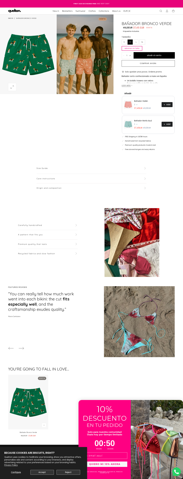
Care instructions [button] (46, 178)
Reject (68, 472)
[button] (127, 11)
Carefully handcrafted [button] (30, 225)
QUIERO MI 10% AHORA (104, 464)
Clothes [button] (92, 11)
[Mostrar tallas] (44, 425)
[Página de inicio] (14, 11)
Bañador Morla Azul (143, 120)
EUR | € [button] (127, 11)
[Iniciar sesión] (167, 10)
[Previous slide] (11, 348)
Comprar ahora (148, 63)
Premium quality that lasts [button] (32, 244)
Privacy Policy (11, 465)
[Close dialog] (180, 403)
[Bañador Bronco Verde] (28, 402)
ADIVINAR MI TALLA (132, 48)
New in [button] (56, 11)
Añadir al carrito (154, 55)
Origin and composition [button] (49, 188)
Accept (42, 472)
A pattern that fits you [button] (30, 235)
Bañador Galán (141, 101)
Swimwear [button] (80, 11)
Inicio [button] (10, 18)
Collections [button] (104, 11)
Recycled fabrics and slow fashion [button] (36, 253)
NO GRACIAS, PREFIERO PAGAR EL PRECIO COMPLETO (105, 472)
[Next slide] (21, 348)
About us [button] (116, 11)
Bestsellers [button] (67, 11)
